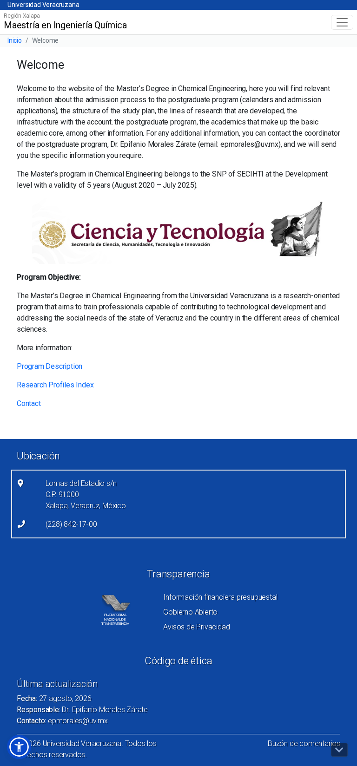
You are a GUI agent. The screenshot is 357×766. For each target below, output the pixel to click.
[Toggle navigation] (342, 22)
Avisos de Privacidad (196, 626)
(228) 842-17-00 (71, 524)
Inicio (14, 40)
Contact (29, 403)
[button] (19, 747)
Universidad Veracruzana (43, 4)
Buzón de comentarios (304, 743)
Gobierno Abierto (190, 612)
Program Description (49, 366)
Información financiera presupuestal (220, 597)
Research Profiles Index (55, 384)
